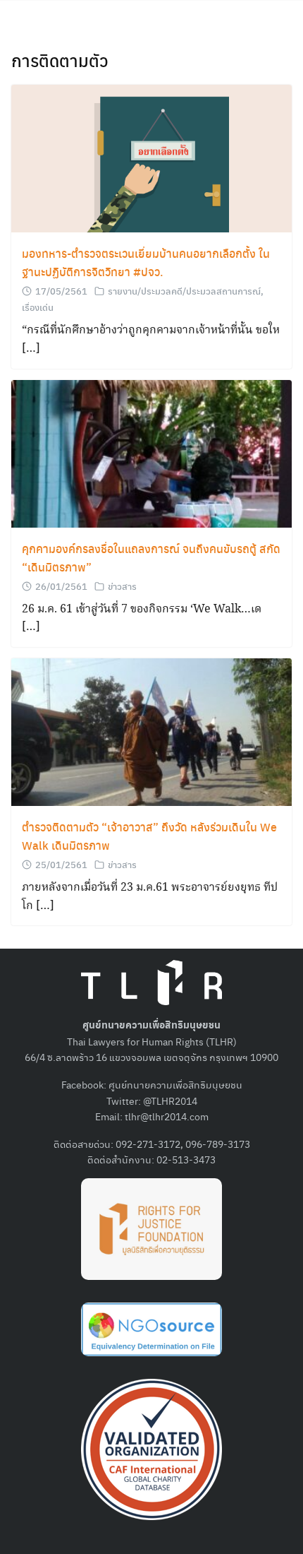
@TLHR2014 (170, 1100)
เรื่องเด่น (38, 307)
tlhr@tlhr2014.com (167, 1116)
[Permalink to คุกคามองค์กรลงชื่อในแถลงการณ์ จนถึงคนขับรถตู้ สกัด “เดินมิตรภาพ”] (151, 452)
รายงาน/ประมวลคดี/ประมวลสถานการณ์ (184, 290)
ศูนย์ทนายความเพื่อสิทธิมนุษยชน (175, 1084)
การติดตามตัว (60, 60)
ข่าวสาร (122, 586)
